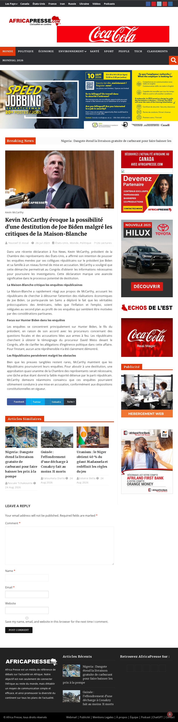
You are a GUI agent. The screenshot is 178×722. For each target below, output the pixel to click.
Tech (138, 51)
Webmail (71, 717)
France (52, 3)
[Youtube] (165, 4)
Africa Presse (14, 717)
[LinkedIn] (159, 4)
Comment (13, 523)
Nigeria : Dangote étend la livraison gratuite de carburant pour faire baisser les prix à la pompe (106, 141)
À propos (121, 717)
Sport (109, 51)
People (124, 51)
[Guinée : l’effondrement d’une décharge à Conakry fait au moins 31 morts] (57, 437)
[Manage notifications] (170, 714)
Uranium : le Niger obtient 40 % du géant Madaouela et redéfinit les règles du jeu (92, 461)
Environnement (71, 51)
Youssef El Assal (19, 243)
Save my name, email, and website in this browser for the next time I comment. (56, 622)
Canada (24, 3)
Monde (7, 51)
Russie (72, 3)
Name (10, 571)
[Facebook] (148, 4)
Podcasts (109, 3)
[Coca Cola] (113, 34)
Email (10, 587)
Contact (170, 717)
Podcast (145, 717)
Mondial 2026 (12, 60)
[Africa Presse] (35, 21)
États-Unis (39, 3)
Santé (94, 51)
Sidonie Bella (87, 478)
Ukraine (84, 3)
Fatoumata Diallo (54, 478)
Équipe (134, 717)
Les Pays (10, 3)
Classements (157, 51)
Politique (26, 51)
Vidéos (96, 3)
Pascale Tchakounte (20, 483)
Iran (62, 3)
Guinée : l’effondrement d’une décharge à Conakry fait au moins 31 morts (54, 461)
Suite (70, 401)
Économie (46, 51)
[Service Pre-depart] (89, 127)
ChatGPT (157, 717)
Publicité (85, 717)
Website (10, 603)
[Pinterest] (153, 4)
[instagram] (170, 4)
